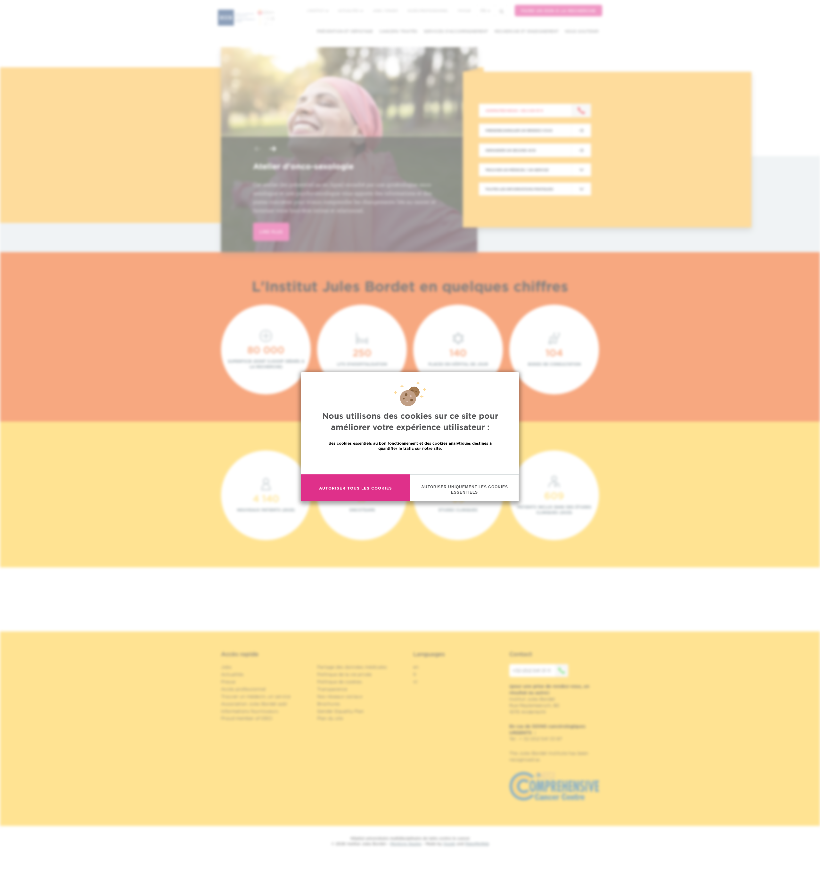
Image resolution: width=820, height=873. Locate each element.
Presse (228, 681)
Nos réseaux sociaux (340, 696)
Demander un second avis (511, 150)
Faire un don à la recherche (558, 10)
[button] (257, 149)
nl (415, 681)
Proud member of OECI (246, 718)
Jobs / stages (385, 10)
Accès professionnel (427, 10)
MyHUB (464, 10)
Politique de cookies (339, 681)
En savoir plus (410, 462)
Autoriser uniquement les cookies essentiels (464, 490)
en (416, 667)
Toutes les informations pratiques (519, 189)
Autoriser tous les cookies (355, 487)
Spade (449, 843)
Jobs (226, 667)
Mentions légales (406, 843)
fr (483, 10)
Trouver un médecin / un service (517, 170)
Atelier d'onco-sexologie (303, 166)
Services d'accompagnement (456, 31)
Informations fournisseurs (249, 711)
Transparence (332, 689)
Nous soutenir (582, 31)
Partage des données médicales (352, 667)
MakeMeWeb (477, 843)
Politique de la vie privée (344, 674)
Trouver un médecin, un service (256, 696)
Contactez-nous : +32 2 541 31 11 (514, 110)
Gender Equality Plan (340, 711)
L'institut (316, 10)
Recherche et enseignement (527, 31)
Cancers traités (398, 31)
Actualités (349, 10)
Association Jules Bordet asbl (254, 703)
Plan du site (330, 718)
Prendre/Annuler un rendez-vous (519, 130)
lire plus (271, 231)
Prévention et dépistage (345, 31)
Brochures (328, 703)
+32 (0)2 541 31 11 (531, 670)
